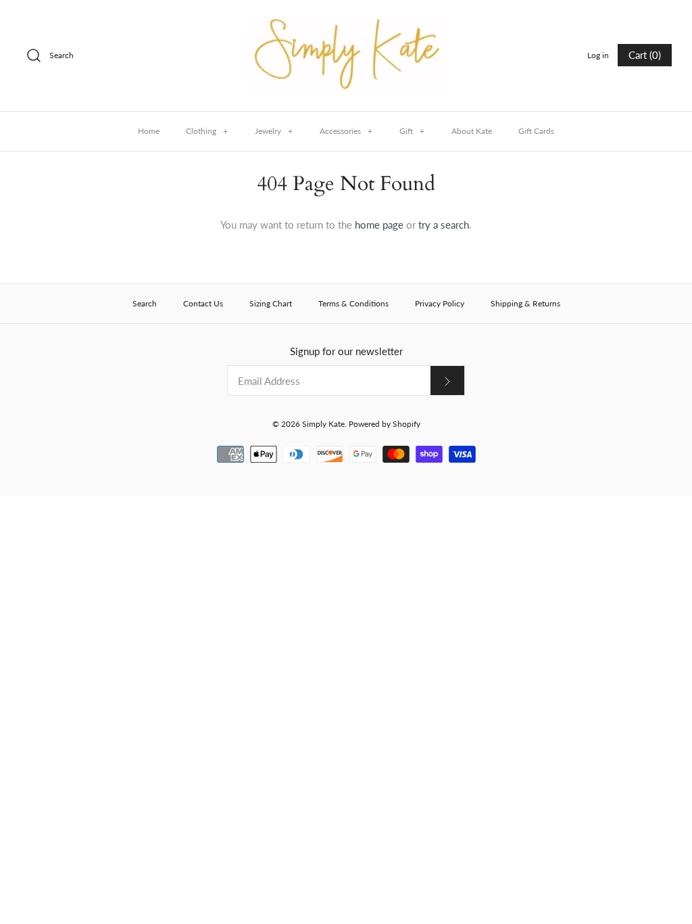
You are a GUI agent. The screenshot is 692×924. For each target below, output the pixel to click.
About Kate (471, 131)
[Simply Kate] (346, 22)
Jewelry (274, 131)
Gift (411, 131)
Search (144, 303)
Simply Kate (323, 424)
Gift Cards (536, 131)
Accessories (346, 131)
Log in (598, 55)
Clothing (207, 131)
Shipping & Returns (525, 303)
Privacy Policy (439, 303)
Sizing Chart (270, 303)
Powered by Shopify (384, 424)
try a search (443, 224)
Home (148, 131)
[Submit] (447, 380)
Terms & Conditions (353, 303)
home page (379, 224)
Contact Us (203, 303)
